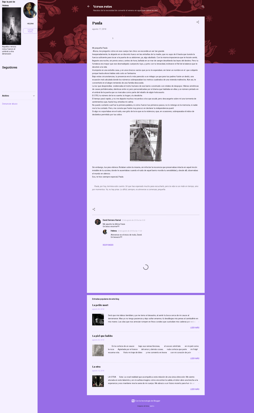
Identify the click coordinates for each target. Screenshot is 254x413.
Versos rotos (102, 6)
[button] (197, 22)
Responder (108, 245)
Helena (114, 231)
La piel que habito (102, 335)
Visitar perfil (30, 31)
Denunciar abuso (9, 104)
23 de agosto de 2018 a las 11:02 (130, 231)
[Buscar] (203, 7)
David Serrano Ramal (112, 220)
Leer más (194, 327)
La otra (96, 366)
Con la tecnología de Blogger (147, 401)
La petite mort (100, 305)
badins (152, 406)
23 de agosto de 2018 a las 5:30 (133, 220)
